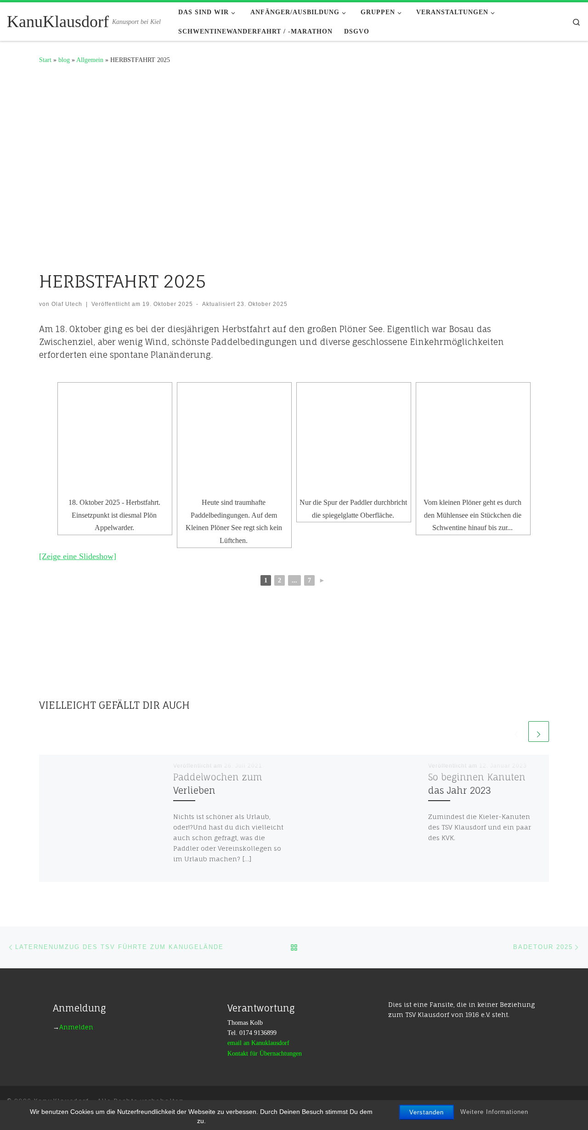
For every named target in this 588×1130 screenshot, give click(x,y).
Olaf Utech (66, 304)
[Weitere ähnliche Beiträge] (538, 731)
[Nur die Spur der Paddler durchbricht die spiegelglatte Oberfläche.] (354, 439)
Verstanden (426, 1112)
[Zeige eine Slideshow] (77, 556)
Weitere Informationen (494, 1111)
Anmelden (76, 1027)
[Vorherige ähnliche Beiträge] (516, 731)
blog (64, 59)
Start (45, 59)
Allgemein (89, 59)
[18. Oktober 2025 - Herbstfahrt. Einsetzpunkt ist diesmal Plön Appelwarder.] (115, 439)
